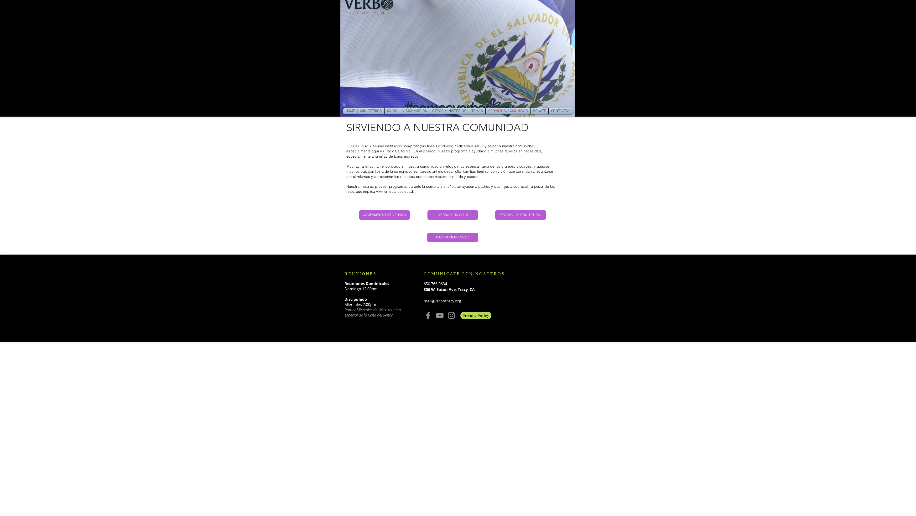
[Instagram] (451, 315)
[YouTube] (439, 315)
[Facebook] (428, 315)
